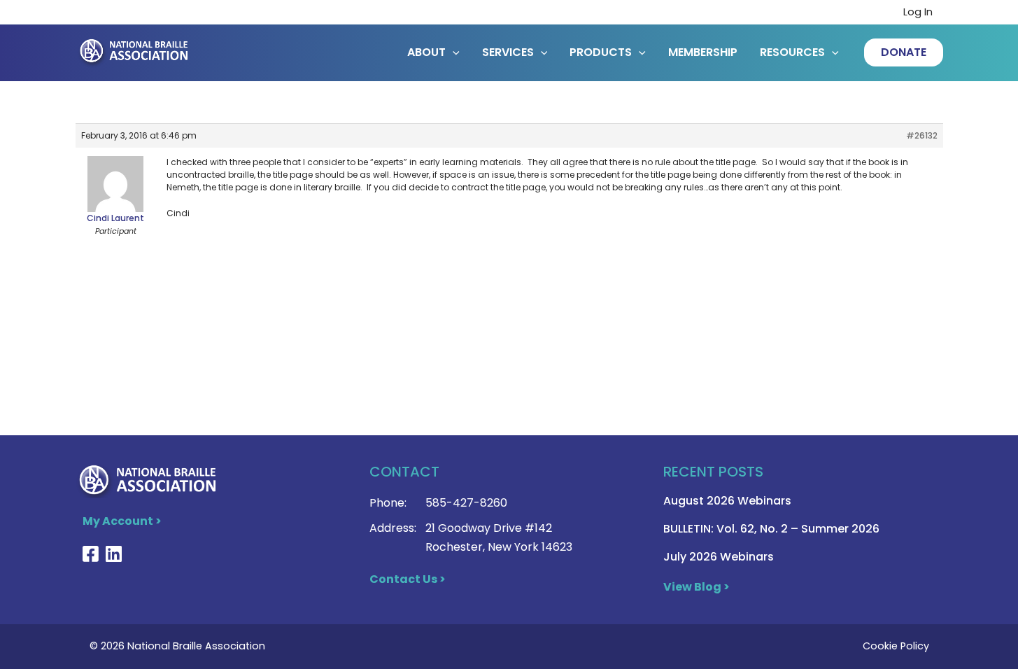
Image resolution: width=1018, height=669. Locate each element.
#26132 (922, 135)
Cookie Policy (896, 646)
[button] (903, 52)
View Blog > (696, 587)
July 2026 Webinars (718, 557)
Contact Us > (407, 579)
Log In (918, 12)
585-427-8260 (466, 503)
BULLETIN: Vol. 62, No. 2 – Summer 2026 (771, 529)
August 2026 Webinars (727, 501)
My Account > (122, 521)
